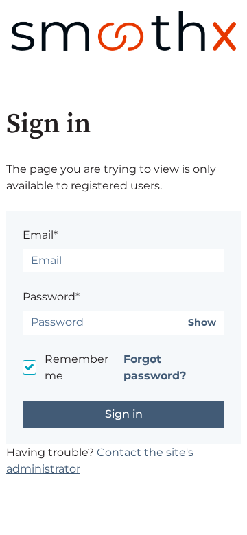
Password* (51, 296)
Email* (40, 234)
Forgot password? (155, 367)
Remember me (76, 367)
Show (202, 323)
